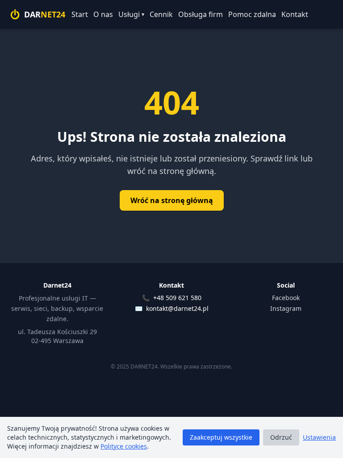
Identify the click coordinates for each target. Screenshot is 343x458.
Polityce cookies (123, 446)
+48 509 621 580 (177, 297)
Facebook (286, 297)
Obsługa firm (200, 14)
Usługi (131, 14)
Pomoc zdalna (252, 14)
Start (79, 14)
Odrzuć (281, 437)
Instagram (285, 308)
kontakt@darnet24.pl (177, 308)
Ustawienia (319, 437)
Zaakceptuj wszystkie (221, 437)
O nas (103, 14)
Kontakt (294, 14)
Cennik (161, 14)
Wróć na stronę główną (171, 200)
